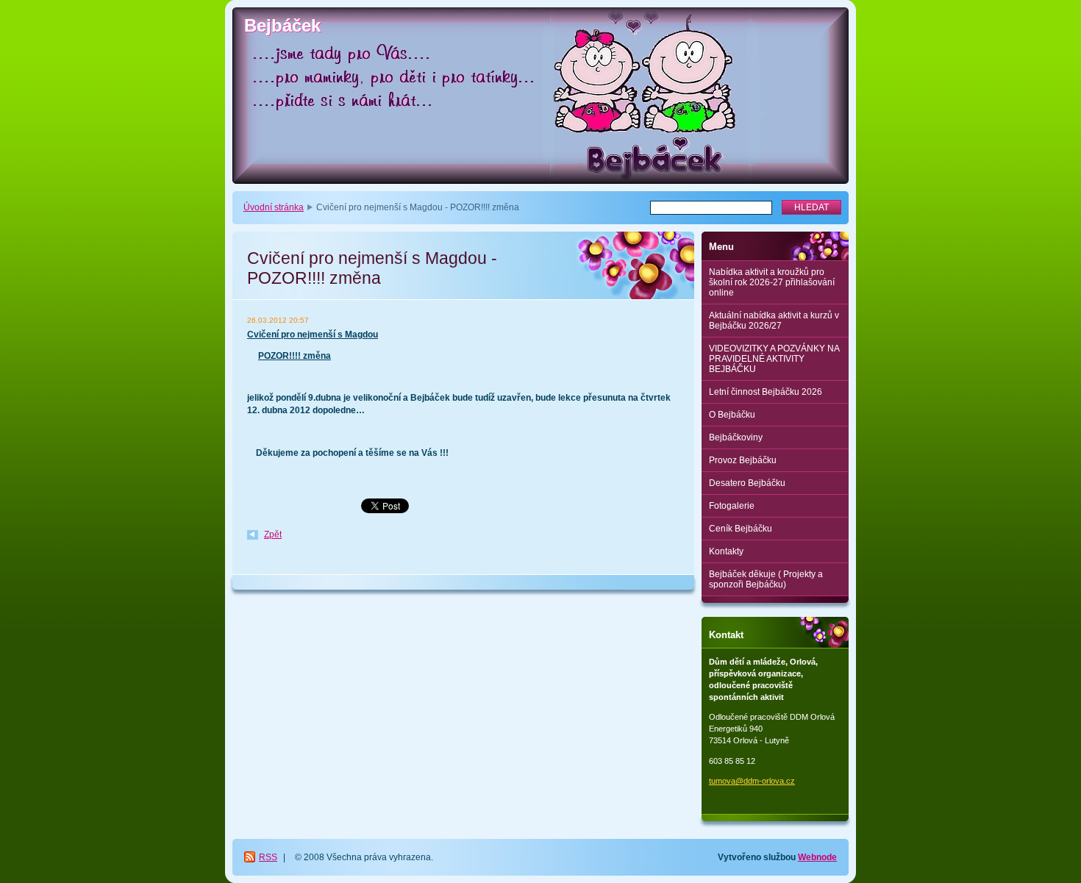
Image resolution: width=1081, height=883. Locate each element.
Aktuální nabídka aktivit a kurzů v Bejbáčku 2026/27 (774, 320)
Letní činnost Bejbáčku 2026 (765, 392)
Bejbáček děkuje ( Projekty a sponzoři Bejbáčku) (766, 579)
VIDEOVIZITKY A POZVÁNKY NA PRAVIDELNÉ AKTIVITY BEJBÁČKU (774, 358)
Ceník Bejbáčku (740, 528)
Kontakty (726, 551)
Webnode (817, 857)
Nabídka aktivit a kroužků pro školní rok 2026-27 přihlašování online (772, 282)
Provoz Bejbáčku (743, 460)
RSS (268, 857)
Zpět (273, 534)
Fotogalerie (731, 506)
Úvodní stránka (273, 207)
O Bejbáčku (732, 415)
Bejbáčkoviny (736, 437)
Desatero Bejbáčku (747, 483)
